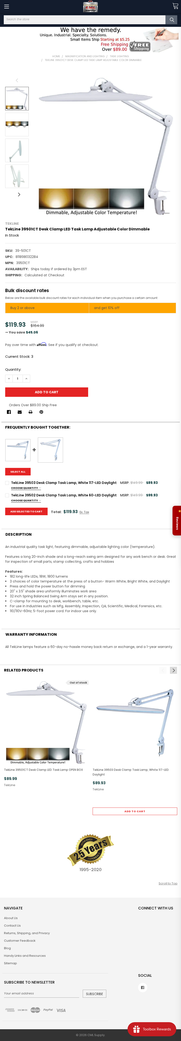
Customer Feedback (20, 940)
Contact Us (12, 925)
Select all (17, 472)
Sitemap (10, 963)
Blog (7, 948)
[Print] (30, 412)
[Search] (171, 19)
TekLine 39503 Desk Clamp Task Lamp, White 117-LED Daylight (131, 772)
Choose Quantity (24, 488)
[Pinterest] (41, 412)
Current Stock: (19, 356)
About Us (11, 918)
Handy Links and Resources (25, 955)
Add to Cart (134, 811)
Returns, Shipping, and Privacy (27, 933)
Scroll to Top (168, 883)
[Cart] (175, 6)
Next (17, 194)
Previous (17, 80)
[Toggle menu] (6, 6)
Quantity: (13, 369)
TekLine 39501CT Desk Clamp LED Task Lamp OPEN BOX (43, 770)
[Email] (19, 412)
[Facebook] (8, 412)
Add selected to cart (26, 511)
